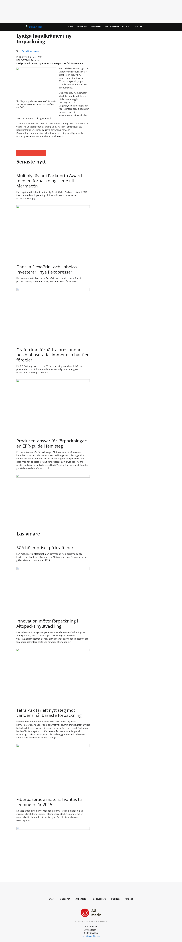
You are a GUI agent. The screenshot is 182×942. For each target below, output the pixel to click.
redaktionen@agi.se (91, 936)
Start (70, 26)
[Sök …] (161, 26)
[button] (19, 153)
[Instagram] (97, 887)
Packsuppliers (112, 26)
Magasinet (82, 26)
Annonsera (96, 26)
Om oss (138, 26)
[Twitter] (91, 887)
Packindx (127, 26)
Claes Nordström (30, 51)
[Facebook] (85, 887)
